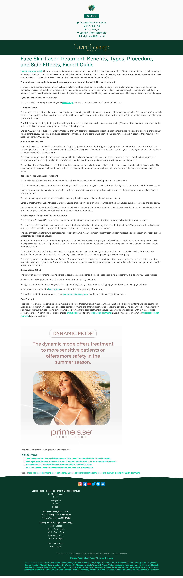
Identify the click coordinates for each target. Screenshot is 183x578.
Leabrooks (119, 565)
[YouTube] (89, 485)
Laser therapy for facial (31, 71)
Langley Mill (152, 562)
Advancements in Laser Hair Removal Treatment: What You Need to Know (59, 464)
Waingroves (140, 562)
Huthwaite (49, 570)
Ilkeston (35, 565)
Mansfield (39, 570)
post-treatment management (75, 294)
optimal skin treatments (101, 313)
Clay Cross (57, 567)
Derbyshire (56, 562)
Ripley (64, 562)
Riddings (129, 565)
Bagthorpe (145, 567)
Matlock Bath (46, 565)
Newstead (94, 570)
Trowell (154, 567)
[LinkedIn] (103, 485)
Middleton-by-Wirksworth (64, 565)
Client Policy (89, 558)
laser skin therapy (106, 473)
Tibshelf (77, 567)
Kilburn (113, 562)
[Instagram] (80, 485)
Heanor (27, 565)
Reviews (109, 558)
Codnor (131, 562)
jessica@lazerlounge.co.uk (59, 515)
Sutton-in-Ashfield (63, 570)
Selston (125, 567)
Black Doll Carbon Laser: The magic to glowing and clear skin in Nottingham (59, 468)
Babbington (29, 570)
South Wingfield (94, 565)
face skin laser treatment (39, 473)
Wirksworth (38, 567)
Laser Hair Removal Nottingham (82, 473)
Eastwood (98, 567)
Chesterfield (153, 570)
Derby (47, 562)
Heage (71, 562)
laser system (54, 289)
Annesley (85, 570)
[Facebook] (85, 485)
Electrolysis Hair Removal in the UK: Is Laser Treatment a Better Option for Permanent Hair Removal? (71, 461)
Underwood (134, 567)
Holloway (146, 565)
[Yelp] (98, 485)
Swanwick (122, 562)
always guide (72, 313)
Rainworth (130, 570)
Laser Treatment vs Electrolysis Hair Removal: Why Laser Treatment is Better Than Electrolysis (68, 458)
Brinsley (107, 567)
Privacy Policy (76, 558)
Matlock (154, 565)
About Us (100, 558)
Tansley (28, 567)
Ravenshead (141, 570)
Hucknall (76, 570)
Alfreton (105, 562)
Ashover (47, 567)
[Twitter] (94, 485)
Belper (98, 562)
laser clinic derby (59, 473)
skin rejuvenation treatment (127, 473)
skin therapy (67, 102)
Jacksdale (116, 567)
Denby (78, 562)
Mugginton (81, 565)
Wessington (68, 567)
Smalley (85, 562)
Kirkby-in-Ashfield (108, 570)
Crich (92, 562)
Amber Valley (108, 565)
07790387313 (64, 518)
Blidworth (121, 570)
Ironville (137, 565)
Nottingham (87, 567)
